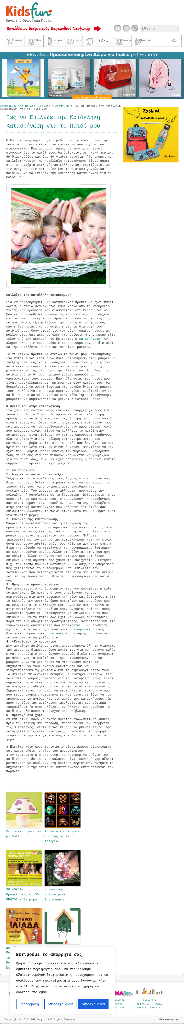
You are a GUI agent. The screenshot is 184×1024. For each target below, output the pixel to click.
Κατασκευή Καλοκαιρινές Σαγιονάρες (56, 894)
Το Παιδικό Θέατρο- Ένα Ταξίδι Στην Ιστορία (62, 836)
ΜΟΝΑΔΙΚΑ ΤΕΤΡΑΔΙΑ (149, 1004)
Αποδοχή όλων (93, 1004)
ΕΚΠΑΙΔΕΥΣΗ (117, 1000)
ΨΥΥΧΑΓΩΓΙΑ (117, 1007)
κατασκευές (60, 633)
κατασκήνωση (89, 339)
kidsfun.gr (37, 1019)
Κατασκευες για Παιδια (17, 106)
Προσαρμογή (29, 1004)
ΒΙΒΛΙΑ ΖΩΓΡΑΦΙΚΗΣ (149, 1007)
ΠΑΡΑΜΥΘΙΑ (149, 1000)
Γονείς (45, 106)
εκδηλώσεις (82, 629)
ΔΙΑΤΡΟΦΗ (117, 1004)
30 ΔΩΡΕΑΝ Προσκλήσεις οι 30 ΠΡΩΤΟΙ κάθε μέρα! (22, 894)
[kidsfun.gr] (29, 21)
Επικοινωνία (168, 1019)
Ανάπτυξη (62, 106)
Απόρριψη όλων (60, 1004)
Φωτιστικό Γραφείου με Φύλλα (23, 834)
